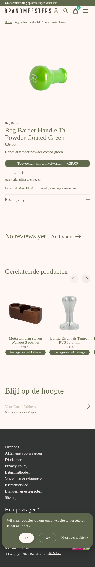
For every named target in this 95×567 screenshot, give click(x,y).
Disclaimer (13, 460)
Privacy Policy (16, 466)
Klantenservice (16, 485)
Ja (26, 538)
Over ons (12, 447)
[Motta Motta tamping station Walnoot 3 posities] (25, 313)
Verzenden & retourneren (24, 479)
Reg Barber (12, 123)
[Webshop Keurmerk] (81, 549)
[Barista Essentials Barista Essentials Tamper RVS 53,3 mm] (69, 313)
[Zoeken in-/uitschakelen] (66, 11)
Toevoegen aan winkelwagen (47, 163)
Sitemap (11, 497)
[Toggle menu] (85, 11)
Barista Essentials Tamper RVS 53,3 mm (69, 340)
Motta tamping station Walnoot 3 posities (25, 340)
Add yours (62, 236)
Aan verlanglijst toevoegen (23, 179)
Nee (48, 538)
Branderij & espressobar (23, 491)
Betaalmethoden (17, 472)
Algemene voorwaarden (23, 453)
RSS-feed (55, 553)
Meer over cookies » (74, 537)
